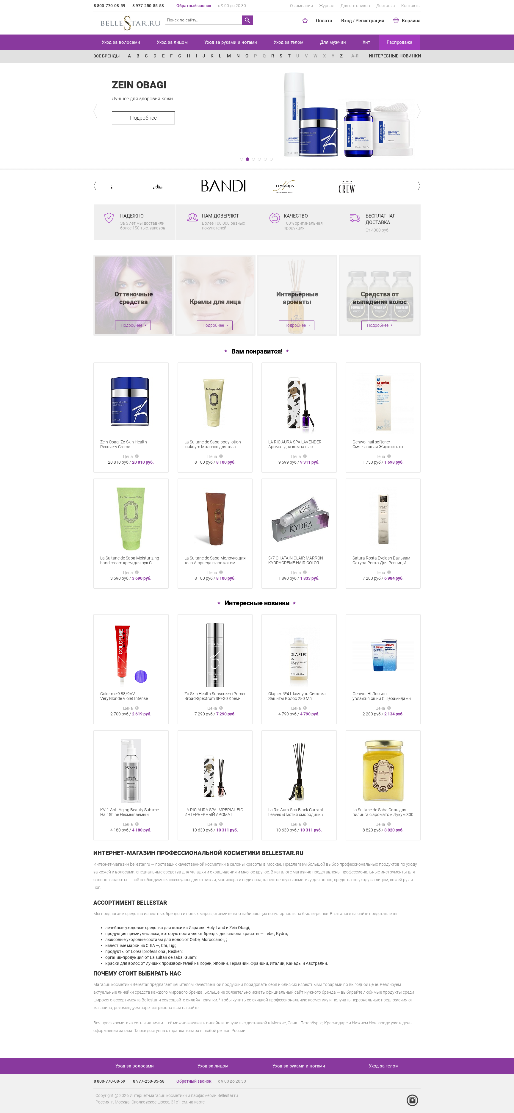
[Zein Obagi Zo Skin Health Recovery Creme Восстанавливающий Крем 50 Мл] (131, 402)
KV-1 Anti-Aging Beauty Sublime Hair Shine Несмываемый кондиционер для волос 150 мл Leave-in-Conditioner (130, 816)
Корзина (411, 21)
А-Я (354, 56)
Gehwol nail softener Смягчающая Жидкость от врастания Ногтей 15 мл (378, 447)
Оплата (324, 21)
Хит (366, 42)
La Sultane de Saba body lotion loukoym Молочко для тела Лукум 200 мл (212, 447)
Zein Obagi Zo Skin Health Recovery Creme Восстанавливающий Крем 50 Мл (129, 449)
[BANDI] (194, 186)
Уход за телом (288, 42)
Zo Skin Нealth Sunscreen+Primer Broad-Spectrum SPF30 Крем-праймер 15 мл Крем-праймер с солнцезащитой (215, 700)
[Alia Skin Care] (131, 187)
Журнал (326, 5)
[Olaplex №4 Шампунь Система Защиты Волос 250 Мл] (299, 654)
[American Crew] (320, 187)
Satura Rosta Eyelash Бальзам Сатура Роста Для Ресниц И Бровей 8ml (381, 563)
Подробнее (143, 118)
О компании (301, 5)
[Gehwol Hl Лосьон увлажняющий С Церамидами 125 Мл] (383, 654)
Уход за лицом (172, 42)
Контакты (411, 5)
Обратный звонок (193, 5)
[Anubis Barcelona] (383, 187)
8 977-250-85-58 (148, 5)
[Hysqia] (257, 187)
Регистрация (369, 21)
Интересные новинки (395, 56)
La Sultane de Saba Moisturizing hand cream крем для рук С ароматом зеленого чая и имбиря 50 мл (129, 565)
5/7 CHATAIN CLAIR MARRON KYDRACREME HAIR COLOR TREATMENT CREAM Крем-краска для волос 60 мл (295, 565)
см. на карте (193, 1102)
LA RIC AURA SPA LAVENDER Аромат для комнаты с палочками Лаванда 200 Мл (295, 447)
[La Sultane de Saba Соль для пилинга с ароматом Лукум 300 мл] (383, 770)
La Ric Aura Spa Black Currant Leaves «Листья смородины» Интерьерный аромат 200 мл (296, 814)
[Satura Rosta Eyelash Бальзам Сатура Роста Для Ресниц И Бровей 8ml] (383, 518)
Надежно (132, 216)
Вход (346, 21)
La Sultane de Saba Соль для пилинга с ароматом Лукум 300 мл (382, 814)
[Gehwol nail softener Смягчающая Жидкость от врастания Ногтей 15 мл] (383, 402)
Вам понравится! (257, 351)
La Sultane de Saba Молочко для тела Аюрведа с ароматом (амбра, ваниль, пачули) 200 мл (215, 563)
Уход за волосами (121, 42)
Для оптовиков (355, 5)
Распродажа (399, 42)
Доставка (385, 5)
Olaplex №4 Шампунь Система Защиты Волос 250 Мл (297, 696)
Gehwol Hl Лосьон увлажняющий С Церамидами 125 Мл (381, 698)
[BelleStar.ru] (129, 22)
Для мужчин (333, 42)
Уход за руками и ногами (230, 42)
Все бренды (106, 56)
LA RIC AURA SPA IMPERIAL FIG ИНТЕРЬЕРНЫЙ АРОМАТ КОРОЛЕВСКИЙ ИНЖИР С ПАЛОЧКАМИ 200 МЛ (213, 816)
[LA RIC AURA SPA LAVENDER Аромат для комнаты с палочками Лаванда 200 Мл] (299, 402)
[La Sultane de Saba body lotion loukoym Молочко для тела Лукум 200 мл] (215, 402)
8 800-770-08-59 (109, 5)
